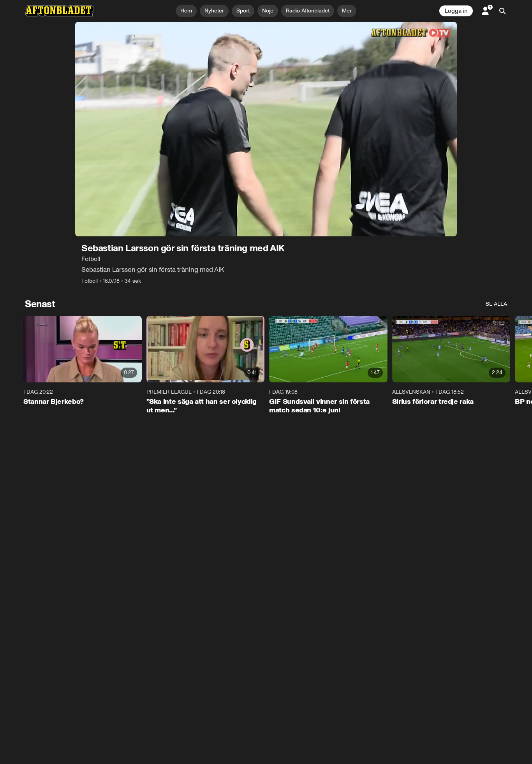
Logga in (456, 10)
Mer (347, 10)
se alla (496, 304)
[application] (266, 129)
